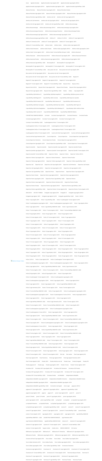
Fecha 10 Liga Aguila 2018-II (33, 213)
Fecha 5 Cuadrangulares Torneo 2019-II (36, 312)
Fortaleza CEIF (29, 368)
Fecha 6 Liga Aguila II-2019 (33, 329)
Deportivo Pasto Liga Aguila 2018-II (49, 175)
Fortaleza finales (51, 375)
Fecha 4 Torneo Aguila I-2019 (70, 301)
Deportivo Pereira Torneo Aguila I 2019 (79, 189)
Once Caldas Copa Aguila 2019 (70, 438)
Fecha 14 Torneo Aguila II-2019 (34, 242)
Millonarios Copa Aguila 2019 (33, 431)
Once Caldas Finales (47, 442)
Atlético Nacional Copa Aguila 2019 (61, 55)
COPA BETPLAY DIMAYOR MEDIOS (34, 115)
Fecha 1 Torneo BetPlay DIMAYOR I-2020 (70, 210)
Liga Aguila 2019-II (47, 414)
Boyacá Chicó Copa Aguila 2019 (47, 87)
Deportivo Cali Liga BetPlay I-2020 (35, 171)
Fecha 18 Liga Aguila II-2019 (33, 256)
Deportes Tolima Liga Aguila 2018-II (35, 161)
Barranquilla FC (51, 62)
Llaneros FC (65, 421)
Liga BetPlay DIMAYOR (82, 414)
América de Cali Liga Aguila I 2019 (34, 24)
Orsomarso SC (47, 449)
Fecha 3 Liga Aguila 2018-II (57, 280)
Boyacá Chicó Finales (62, 87)
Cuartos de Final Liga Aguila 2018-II (80, 133)
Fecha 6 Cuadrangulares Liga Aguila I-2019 (52, 322)
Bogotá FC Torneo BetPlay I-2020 (52, 83)
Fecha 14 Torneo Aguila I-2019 (66, 238)
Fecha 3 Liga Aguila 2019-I (72, 280)
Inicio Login (67, 386)
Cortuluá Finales (83, 115)
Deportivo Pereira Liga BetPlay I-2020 (35, 189)
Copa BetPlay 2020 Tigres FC (73, 105)
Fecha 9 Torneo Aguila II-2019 (50, 354)
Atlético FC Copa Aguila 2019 (76, 38)
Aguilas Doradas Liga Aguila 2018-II (70, 3)
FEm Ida (62, 354)
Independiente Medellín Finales (77, 379)
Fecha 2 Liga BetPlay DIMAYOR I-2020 (50, 266)
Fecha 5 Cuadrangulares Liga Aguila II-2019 (61, 308)
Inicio (27, 3)
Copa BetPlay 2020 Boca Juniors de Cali (73, 94)
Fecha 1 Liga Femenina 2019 (69, 206)
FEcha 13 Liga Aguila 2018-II (33, 231)
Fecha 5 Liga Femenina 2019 (70, 315)
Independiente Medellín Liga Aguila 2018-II (37, 382)
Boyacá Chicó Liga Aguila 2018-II (78, 87)
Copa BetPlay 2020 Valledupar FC (55, 108)
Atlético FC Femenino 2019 (33, 41)
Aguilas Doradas (35, 3)
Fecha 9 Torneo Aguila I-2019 (33, 354)
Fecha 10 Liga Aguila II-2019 (65, 213)
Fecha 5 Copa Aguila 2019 (72, 305)
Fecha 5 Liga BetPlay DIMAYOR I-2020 (51, 315)
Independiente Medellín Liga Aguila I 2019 (61, 382)
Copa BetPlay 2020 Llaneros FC (53, 101)
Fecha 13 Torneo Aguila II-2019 (51, 235)
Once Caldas (49, 438)
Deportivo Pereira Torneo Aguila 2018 (57, 189)
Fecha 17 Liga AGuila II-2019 (49, 252)
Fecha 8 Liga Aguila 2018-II (55, 343)
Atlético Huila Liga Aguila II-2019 (80, 48)
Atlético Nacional (30, 55)
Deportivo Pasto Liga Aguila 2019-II (69, 175)
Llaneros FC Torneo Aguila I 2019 (52, 424)
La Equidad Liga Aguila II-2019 (34, 407)
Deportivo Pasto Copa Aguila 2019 (75, 171)
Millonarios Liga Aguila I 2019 (62, 435)
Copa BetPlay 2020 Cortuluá (50, 98)
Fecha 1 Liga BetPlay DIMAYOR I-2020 (50, 206)
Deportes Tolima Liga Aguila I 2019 (56, 161)
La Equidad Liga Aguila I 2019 (75, 403)
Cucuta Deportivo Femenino (33, 140)
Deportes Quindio (30, 147)
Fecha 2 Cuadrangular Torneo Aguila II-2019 (62, 259)
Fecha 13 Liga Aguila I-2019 (49, 231)
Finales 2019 (45, 361)
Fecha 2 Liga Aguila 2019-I (32, 266)
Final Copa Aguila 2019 (80, 354)
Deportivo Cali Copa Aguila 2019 (53, 164)
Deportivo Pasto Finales (32, 175)
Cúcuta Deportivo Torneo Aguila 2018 (77, 143)
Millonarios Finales (31, 435)
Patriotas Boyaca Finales (74, 452)
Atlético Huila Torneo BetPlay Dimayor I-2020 (58, 52)
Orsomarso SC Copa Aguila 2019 (61, 449)
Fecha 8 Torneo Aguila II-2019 (33, 350)
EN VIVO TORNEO (38, 192)
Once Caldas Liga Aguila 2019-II (81, 442)
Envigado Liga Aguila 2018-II (76, 192)
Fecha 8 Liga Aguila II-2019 (33, 347)
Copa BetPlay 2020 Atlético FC (34, 94)
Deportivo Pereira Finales (71, 182)
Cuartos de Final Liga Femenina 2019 (35, 136)
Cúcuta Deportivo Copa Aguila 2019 (78, 136)
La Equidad (59, 400)
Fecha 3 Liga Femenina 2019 (33, 287)
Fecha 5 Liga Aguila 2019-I (70, 312)
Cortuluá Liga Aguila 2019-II (33, 119)
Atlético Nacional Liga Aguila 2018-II (50, 59)
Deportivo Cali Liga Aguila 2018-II (34, 168)
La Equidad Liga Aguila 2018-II (58, 403)
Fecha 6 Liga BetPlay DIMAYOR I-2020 (51, 329)
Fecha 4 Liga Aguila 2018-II (79, 294)
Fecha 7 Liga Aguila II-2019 (64, 336)
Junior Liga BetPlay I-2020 (47, 400)
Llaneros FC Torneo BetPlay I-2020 (71, 424)
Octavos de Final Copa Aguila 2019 (35, 438)
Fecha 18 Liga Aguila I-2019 (81, 252)
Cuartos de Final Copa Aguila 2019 (60, 133)
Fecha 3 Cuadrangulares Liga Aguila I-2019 (62, 277)
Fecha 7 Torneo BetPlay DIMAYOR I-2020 (36, 343)
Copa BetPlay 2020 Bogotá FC (33, 98)
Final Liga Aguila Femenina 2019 (72, 358)
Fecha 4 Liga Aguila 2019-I (32, 298)
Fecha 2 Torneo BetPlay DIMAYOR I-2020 (70, 270)
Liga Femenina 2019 (67, 417)
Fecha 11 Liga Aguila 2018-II (68, 217)
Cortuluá (47, 115)
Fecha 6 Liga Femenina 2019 (70, 329)
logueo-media (46, 428)
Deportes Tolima (53, 154)
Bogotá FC (76, 76)
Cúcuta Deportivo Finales (49, 140)
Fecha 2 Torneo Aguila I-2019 (33, 270)
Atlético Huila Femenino (32, 48)
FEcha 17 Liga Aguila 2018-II (81, 249)
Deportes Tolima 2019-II (76, 154)
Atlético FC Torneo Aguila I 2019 (68, 41)
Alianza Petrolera (30, 10)
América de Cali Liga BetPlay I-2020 (54, 24)
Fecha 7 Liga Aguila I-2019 (48, 336)
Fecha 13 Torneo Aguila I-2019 (34, 235)
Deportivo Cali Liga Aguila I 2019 (53, 168)
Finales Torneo (65, 365)
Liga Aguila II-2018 (70, 414)
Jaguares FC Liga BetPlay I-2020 (69, 389)
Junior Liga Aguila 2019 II (69, 396)
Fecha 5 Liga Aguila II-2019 (33, 315)
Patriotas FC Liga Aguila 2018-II (52, 456)
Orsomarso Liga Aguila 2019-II (34, 449)
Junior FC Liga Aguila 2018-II (54, 396)
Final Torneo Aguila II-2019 (33, 361)
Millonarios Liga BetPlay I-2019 (80, 435)
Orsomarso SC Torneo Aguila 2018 (80, 449)
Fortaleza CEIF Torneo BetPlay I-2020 (35, 375)
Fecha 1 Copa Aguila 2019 (32, 199)
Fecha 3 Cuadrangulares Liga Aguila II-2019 (37, 280)
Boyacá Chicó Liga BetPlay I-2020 (52, 90)
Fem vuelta (69, 354)
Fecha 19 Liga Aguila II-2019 (81, 256)
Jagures (44, 393)
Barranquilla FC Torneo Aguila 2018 (55, 66)
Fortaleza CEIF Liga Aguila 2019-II (34, 372)
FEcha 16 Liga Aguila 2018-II (33, 249)
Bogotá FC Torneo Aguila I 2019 (34, 83)
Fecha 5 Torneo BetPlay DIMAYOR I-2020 (70, 319)
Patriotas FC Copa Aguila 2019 (34, 456)
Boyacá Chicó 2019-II (31, 87)
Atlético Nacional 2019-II (43, 55)
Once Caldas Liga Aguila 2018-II (63, 442)
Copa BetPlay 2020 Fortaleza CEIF (34, 101)
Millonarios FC (46, 431)
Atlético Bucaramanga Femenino (34, 31)
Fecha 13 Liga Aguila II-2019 (65, 231)
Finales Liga (41, 365)
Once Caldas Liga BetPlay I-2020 (52, 445)
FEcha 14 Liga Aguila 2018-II (68, 235)
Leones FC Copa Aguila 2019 (82, 407)
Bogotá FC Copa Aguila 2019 (33, 80)
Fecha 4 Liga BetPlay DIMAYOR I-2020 (35, 301)
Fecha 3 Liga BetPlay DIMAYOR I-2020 (66, 284)
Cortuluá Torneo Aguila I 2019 (67, 119)
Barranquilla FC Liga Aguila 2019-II (35, 66)
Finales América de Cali (56, 361)
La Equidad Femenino (31, 403)
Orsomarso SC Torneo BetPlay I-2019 (35, 452)
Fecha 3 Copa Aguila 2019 (64, 273)
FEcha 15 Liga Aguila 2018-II (51, 242)
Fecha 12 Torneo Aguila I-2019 (50, 228)
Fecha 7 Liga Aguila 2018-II (33, 336)
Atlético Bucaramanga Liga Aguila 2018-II (37, 34)
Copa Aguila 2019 (78, 90)
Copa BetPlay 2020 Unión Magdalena (35, 108)
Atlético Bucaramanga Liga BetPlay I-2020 (37, 38)
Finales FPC (86, 361)
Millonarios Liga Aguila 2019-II (45, 435)
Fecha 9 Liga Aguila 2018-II (50, 350)
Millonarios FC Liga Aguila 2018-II (75, 431)
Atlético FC (52, 38)
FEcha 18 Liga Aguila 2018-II (65, 252)
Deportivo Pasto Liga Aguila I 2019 (35, 178)
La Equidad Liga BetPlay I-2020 (51, 407)
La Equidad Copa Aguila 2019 (78, 400)
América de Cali (51, 17)
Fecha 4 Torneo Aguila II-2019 (33, 305)
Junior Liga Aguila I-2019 (32, 400)
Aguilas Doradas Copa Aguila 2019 (50, 3)
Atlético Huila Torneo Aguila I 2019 (35, 52)
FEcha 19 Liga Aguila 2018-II (49, 256)
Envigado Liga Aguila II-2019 (49, 196)
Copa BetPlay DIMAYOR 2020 (51, 112)
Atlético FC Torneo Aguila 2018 (50, 41)
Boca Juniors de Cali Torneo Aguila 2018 (58, 73)
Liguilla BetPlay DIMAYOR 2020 (52, 421)
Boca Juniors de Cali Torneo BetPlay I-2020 (60, 76)
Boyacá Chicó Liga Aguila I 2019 (34, 90)
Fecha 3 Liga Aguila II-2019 (48, 284)
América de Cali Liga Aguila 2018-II (50, 20)
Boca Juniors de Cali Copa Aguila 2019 (69, 69)
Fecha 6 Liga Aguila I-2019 (70, 326)
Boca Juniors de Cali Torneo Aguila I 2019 (36, 76)
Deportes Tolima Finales (68, 157)
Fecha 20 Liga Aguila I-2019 (33, 273)
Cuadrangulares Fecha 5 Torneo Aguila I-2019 (63, 129)
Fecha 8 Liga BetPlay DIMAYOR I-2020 (51, 347)
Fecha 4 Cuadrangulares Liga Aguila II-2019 (37, 294)
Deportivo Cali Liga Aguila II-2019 (72, 168)
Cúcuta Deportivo (62, 136)
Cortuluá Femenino (72, 115)
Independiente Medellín (72, 375)
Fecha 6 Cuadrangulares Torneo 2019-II (36, 326)
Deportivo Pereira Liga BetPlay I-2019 (71, 185)
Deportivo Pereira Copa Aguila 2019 (35, 182)
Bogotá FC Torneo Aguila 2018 (67, 80)
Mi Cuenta (74, 428)
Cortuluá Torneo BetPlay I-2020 (34, 122)
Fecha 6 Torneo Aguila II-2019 (50, 333)
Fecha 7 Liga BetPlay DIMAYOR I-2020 (35, 340)
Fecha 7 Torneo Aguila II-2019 (71, 340)
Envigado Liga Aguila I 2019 (33, 196)
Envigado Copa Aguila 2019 (52, 192)
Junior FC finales (30, 396)
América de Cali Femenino (32, 20)
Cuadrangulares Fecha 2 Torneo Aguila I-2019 (38, 126)
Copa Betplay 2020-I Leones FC (34, 112)
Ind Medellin (61, 375)
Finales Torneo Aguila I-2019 (78, 365)
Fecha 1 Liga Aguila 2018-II (81, 203)
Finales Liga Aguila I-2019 (52, 365)
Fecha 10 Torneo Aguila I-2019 (34, 217)
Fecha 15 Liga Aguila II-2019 (33, 245)
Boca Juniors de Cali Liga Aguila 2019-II (36, 73)
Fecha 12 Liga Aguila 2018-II (51, 224)
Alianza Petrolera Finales (63, 10)
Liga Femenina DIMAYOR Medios (34, 421)
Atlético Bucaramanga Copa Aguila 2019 (67, 27)
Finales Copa (67, 361)
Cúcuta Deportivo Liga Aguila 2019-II (66, 140)
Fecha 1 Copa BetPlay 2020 (48, 199)
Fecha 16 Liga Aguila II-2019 (65, 249)
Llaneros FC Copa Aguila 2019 (77, 421)
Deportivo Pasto (49, 171)
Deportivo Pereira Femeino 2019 (54, 182)
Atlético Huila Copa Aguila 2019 (71, 45)
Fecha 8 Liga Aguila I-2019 (71, 343)
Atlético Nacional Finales (32, 59)
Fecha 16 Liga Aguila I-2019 (49, 249)
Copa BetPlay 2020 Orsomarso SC (71, 101)
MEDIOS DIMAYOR (65, 428)
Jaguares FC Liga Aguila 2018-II (51, 389)
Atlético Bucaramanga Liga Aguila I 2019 (60, 34)
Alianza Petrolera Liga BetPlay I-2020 (35, 17)
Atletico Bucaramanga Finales (72, 31)
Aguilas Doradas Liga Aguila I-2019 (55, 6)
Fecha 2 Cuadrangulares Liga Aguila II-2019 (61, 263)
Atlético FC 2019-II (62, 38)
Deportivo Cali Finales (83, 164)
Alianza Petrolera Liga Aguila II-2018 (55, 13)
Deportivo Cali (29, 164)
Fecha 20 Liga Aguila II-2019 (49, 273)
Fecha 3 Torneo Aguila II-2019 (67, 287)
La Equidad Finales (44, 403)
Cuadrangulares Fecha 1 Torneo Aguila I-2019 (56, 122)
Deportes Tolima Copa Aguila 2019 (35, 157)
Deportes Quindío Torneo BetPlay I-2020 (36, 154)
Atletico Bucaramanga (32, 27)
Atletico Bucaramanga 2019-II (47, 27)
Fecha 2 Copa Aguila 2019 (42, 259)
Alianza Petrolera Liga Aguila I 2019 (35, 13)
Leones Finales (82, 410)
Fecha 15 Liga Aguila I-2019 (67, 242)
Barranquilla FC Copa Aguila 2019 (65, 62)
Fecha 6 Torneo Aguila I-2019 (33, 333)
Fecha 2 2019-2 (30, 259)
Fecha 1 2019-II (79, 196)
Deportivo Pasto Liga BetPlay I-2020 (55, 178)
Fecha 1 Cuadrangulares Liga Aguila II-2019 (61, 203)
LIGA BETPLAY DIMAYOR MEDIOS (52, 417)
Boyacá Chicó (66, 83)
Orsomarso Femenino (67, 445)
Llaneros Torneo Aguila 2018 (33, 428)
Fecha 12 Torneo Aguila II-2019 (68, 228)
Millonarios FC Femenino (58, 431)
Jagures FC (50, 393)
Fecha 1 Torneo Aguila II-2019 (50, 210)
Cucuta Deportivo (51, 136)
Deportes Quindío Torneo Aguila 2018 (56, 150)
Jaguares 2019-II (76, 386)
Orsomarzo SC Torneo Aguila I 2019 (56, 452)
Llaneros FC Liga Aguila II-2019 (34, 424)
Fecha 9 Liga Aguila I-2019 (65, 350)
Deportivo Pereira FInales (32, 185)
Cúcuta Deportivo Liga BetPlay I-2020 (56, 143)
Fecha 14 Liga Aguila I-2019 (33, 238)
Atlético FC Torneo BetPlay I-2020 (34, 45)
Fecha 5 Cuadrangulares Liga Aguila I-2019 (37, 308)
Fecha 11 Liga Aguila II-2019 (49, 220)
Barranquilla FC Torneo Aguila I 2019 (75, 66)
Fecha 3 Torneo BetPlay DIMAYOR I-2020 (36, 291)
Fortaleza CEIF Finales (74, 368)
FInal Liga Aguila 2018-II (55, 358)
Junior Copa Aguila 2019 (61, 393)
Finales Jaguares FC (31, 365)
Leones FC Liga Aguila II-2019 (50, 410)
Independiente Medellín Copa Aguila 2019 (36, 379)
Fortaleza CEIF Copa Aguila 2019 (43, 368)
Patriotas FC (85, 452)
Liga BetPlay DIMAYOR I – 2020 (34, 417)
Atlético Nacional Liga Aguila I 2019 (71, 59)
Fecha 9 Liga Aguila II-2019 (81, 350)
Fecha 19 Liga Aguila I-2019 (65, 256)
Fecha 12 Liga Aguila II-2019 (33, 228)
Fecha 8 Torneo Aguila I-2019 (70, 347)
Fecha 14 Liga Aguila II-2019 (49, 238)
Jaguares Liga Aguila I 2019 (33, 393)
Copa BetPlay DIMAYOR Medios (68, 112)
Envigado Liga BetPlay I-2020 (66, 196)
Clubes (65, 90)
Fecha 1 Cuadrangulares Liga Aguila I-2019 (37, 203)
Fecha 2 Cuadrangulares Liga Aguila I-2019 (37, 263)
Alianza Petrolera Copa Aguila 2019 (46, 10)
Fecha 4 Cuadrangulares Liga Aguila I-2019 (75, 291)
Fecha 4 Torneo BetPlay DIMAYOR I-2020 (53, 305)
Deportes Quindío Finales (75, 147)
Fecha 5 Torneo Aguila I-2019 (33, 319)
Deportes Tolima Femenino (53, 157)
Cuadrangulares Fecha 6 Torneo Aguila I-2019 (38, 133)
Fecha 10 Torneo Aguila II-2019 (51, 217)
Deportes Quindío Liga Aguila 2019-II (35, 150)
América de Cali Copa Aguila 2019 (65, 17)
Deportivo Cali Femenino (69, 164)
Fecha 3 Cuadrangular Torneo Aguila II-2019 (37, 277)
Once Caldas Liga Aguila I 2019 (34, 445)
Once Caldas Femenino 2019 (33, 442)
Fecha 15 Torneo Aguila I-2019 (50, 245)
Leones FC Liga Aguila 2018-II (33, 410)
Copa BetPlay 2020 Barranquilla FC (52, 94)
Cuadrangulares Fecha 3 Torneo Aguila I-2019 (63, 126)
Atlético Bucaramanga (71, 24)
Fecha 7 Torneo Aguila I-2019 (54, 340)
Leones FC (63, 407)
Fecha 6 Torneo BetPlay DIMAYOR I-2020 (70, 333)
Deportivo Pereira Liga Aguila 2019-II (50, 185)
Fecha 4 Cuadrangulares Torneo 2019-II (60, 294)
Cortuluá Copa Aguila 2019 (58, 115)
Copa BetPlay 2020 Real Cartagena (35, 105)
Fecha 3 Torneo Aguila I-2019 (49, 287)
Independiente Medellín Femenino (58, 379)
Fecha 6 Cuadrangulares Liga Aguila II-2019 (76, 322)
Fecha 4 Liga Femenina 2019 (54, 301)
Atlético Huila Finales (45, 48)
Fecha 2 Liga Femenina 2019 (69, 266)
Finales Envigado (76, 361)
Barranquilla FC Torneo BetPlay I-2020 (36, 69)
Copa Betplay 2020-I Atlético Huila (75, 108)
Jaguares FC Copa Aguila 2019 (33, 389)
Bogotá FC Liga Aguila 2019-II (50, 80)
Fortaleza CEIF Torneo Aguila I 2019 (74, 372)
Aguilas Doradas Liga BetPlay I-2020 (75, 6)
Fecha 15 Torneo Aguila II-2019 (68, 245)
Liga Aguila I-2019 (58, 414)
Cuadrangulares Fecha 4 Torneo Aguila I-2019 (38, 129)
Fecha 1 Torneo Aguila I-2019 (33, 210)
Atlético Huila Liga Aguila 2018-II (61, 48)
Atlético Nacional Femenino (79, 55)
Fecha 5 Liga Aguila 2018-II (55, 312)
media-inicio (55, 428)
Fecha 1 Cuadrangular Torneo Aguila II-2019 (68, 199)
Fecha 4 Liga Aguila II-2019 (48, 298)
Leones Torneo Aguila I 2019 (33, 414)
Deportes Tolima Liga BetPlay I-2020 (76, 161)
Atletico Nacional (76, 52)
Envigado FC (64, 192)
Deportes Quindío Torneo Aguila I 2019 (78, 150)
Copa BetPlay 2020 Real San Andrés (55, 105)
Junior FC (72, 393)
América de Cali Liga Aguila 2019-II (70, 20)
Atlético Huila (57, 45)
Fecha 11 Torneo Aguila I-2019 (66, 220)
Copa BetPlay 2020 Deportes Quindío (69, 98)
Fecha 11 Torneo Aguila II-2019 (34, 224)
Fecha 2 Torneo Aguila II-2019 (50, 270)
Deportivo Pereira (70, 178)
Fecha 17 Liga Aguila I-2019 (33, 252)
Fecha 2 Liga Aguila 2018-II (81, 263)
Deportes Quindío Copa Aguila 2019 (57, 147)
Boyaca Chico (75, 83)
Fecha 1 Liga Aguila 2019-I (32, 206)
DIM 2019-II (29, 192)
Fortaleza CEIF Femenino (60, 368)
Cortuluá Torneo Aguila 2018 (49, 119)
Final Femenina (43, 358)
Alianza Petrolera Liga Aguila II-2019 (76, 13)
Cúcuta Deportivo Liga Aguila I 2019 (35, 143)
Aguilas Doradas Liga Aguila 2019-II (35, 6)
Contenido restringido (56, 386)
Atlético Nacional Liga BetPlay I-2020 (35, 62)
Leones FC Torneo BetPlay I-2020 (68, 410)
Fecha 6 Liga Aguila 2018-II (55, 326)
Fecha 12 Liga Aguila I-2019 (67, 224)
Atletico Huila (48, 45)
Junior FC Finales (40, 396)
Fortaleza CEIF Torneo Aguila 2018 (54, 372)
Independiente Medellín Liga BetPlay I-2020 (37, 386)
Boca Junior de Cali (52, 69)
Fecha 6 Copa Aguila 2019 (32, 322)
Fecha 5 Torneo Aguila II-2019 (50, 319)
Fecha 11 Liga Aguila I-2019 (33, 220)
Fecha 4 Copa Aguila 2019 (55, 291)
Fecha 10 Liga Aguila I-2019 (49, 213)
